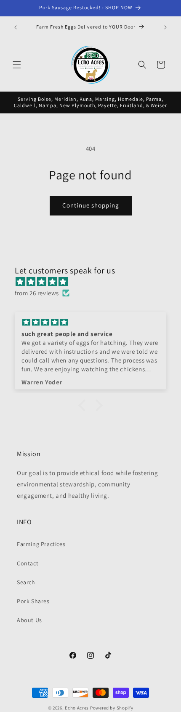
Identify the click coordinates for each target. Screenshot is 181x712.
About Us (29, 620)
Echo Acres (77, 708)
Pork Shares (33, 601)
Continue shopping (90, 205)
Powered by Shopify (111, 708)
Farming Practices (41, 544)
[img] (95, 281)
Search (26, 582)
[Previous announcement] (15, 27)
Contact (27, 563)
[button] (17, 64)
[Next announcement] (165, 27)
